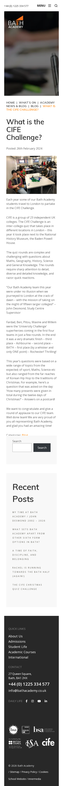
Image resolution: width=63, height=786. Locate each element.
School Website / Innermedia (24, 779)
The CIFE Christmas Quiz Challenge (27, 587)
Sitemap (14, 771)
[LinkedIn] (46, 701)
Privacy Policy (29, 771)
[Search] (56, 5)
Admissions (17, 641)
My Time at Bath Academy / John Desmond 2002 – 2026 (29, 516)
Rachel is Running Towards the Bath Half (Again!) (31, 572)
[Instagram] (32, 701)
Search (16, 441)
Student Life (17, 647)
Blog (25, 435)
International (18, 657)
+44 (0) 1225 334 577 (16, 6)
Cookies (43, 771)
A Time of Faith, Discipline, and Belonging (25, 555)
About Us (15, 636)
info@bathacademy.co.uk (27, 690)
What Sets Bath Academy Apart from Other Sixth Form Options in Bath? (28, 535)
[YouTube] (39, 701)
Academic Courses (22, 652)
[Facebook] (26, 701)
